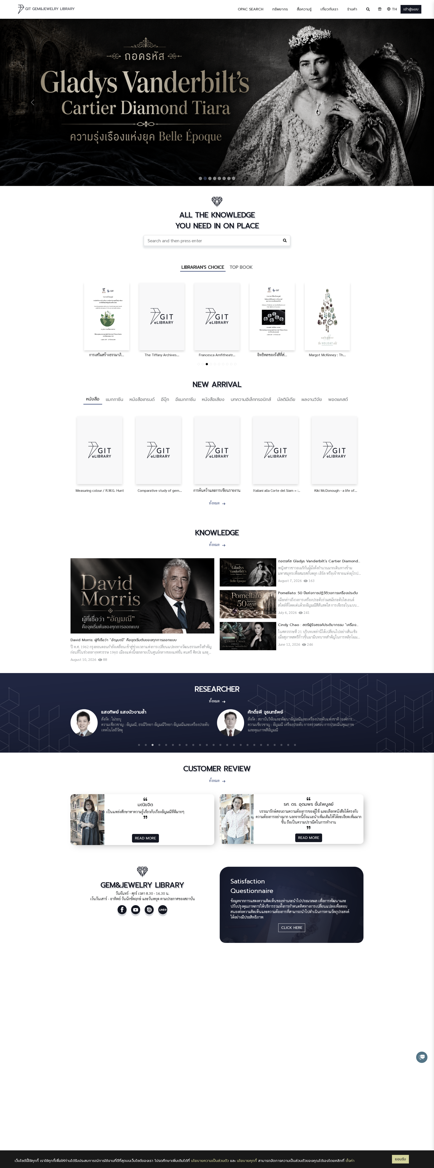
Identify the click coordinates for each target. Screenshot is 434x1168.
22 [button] (281, 745)
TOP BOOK (241, 267)
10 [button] (200, 745)
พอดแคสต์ (338, 399)
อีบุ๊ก (165, 399)
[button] (280, 9)
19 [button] (261, 745)
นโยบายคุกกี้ (247, 1160)
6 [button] (173, 745)
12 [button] (213, 745)
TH (394, 9)
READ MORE (145, 838)
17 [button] (247, 745)
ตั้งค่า (350, 1160)
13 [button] (220, 745)
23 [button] (288, 745)
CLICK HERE (291, 927)
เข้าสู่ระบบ (410, 9)
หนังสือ (92, 399)
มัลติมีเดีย (286, 399)
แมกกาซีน (114, 399)
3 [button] (152, 745)
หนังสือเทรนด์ (142, 399)
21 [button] (274, 745)
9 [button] (193, 745)
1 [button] (139, 745)
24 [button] (295, 745)
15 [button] (234, 745)
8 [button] (186, 745)
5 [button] (166, 745)
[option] (144, 723)
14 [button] (227, 745)
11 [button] (207, 745)
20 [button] (268, 745)
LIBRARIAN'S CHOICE (203, 267)
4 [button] (159, 745)
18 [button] (254, 745)
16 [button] (240, 745)
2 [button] (146, 745)
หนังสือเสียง (213, 399)
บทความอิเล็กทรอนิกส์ (251, 399)
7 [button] (179, 745)
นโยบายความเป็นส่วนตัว (210, 1160)
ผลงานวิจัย (312, 399)
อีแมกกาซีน (185, 399)
